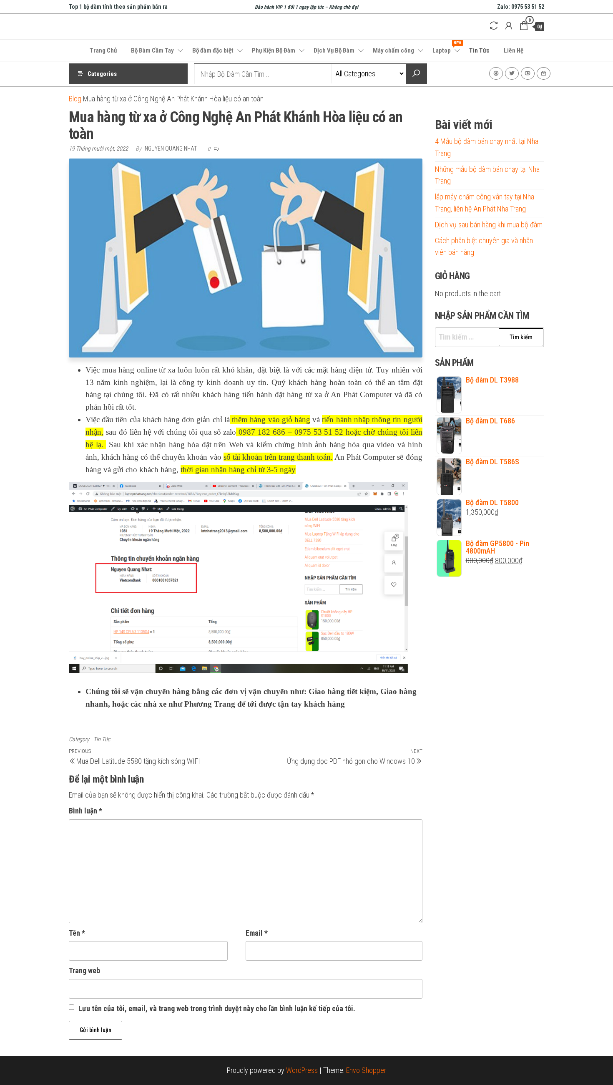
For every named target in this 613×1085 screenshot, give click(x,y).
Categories (102, 74)
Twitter (512, 73)
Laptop (446, 47)
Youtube (528, 73)
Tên (77, 933)
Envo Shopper (366, 1070)
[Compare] (493, 26)
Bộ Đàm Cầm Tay (152, 50)
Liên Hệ (513, 50)
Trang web (84, 970)
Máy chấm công (393, 50)
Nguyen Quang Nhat (171, 148)
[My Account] (508, 26)
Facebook (496, 73)
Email (257, 933)
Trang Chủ (103, 50)
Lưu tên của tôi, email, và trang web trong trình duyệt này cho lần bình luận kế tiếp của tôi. (216, 1008)
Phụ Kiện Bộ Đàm (273, 50)
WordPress (302, 1070)
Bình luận (85, 810)
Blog (75, 98)
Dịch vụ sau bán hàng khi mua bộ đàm (489, 224)
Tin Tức (479, 50)
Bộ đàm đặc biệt (213, 50)
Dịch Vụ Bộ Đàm (334, 50)
